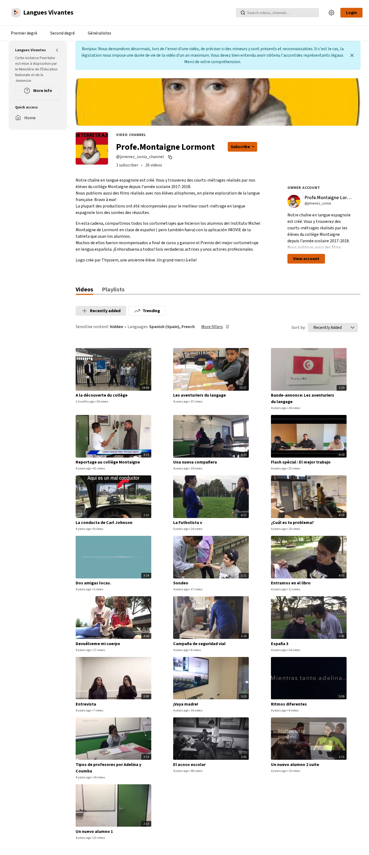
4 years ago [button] (181, 401)
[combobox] (327, 327)
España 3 (279, 644)
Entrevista (86, 704)
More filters (212, 327)
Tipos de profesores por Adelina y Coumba (108, 768)
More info (42, 91)
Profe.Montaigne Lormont (331, 197)
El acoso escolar (189, 765)
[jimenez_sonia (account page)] (293, 201)
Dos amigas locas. (93, 583)
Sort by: (298, 328)
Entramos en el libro (291, 583)
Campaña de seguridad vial (199, 644)
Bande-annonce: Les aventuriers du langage (302, 398)
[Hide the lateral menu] (57, 50)
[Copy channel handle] (171, 157)
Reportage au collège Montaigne (108, 462)
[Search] (242, 13)
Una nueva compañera (195, 462)
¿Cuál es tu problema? (292, 523)
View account (306, 259)
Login (351, 13)
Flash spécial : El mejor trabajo (301, 462)
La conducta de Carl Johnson (104, 523)
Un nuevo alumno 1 (94, 831)
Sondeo (180, 583)
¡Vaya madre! (185, 704)
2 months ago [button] (85, 401)
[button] (352, 327)
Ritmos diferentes (289, 704)
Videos (84, 289)
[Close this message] (352, 55)
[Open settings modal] (331, 12)
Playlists (113, 289)
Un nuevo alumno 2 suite (295, 765)
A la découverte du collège (102, 395)
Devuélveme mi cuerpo (98, 644)
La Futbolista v (187, 523)
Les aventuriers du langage (199, 395)
